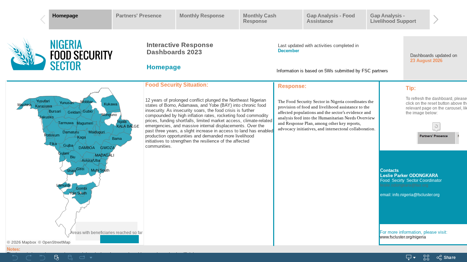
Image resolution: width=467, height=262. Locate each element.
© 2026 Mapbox (21, 242)
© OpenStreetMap (54, 242)
